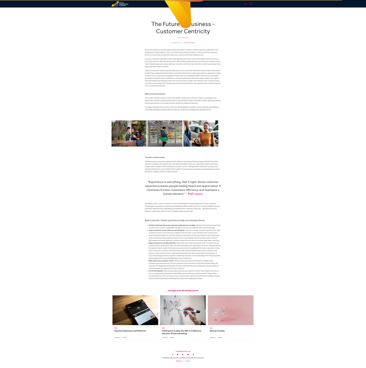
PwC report (195, 193)
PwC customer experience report (166, 203)
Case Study (187, 42)
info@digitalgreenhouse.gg (183, 351)
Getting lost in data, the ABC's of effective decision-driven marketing (181, 332)
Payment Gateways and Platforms (130, 330)
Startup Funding (217, 330)
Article (193, 42)
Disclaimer (179, 361)
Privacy (188, 361)
